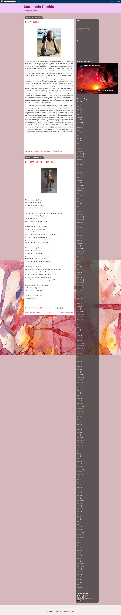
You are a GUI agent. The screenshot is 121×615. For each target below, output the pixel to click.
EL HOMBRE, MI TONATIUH (40, 162)
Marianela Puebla (39, 7)
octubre (79, 127)
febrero (79, 117)
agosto (79, 101)
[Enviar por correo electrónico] (54, 151)
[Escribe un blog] (56, 151)
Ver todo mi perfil (89, 598)
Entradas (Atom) (53, 317)
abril (78, 112)
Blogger (72, 611)
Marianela (89, 596)
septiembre (80, 130)
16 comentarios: (48, 308)
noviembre (79, 125)
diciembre (79, 122)
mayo (78, 109)
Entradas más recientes (32, 313)
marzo (78, 114)
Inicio (50, 313)
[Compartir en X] (58, 151)
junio (78, 106)
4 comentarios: (47, 151)
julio (78, 104)
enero (78, 119)
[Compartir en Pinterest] (61, 151)
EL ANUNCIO (32, 22)
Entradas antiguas (67, 313)
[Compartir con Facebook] (59, 151)
